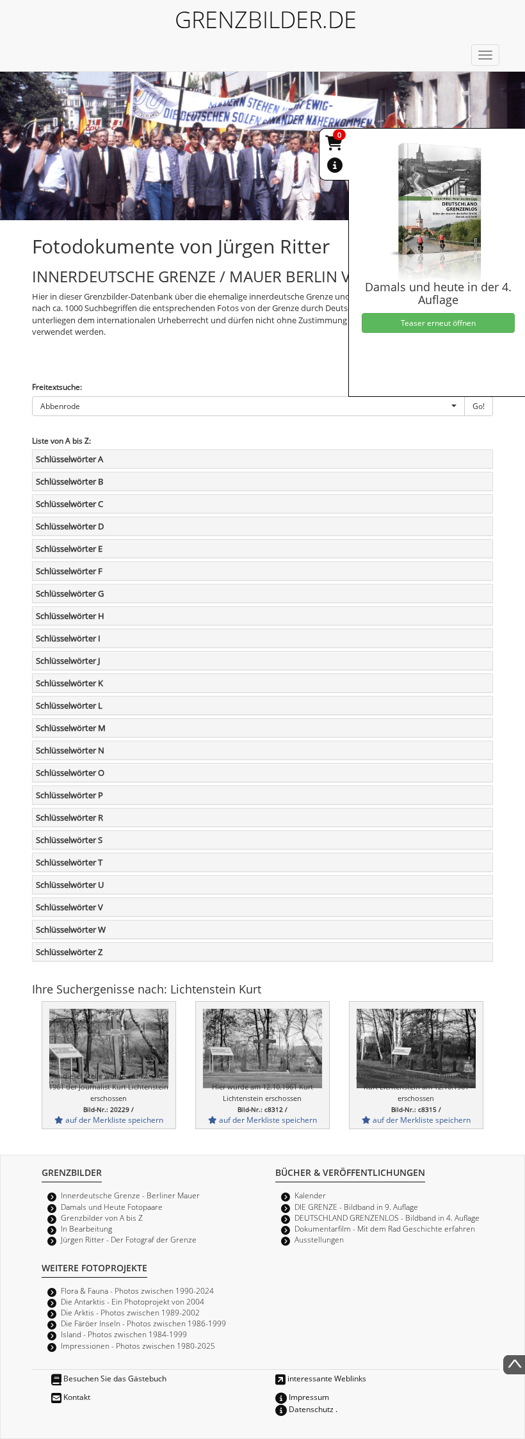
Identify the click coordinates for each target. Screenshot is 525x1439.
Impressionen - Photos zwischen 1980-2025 (138, 1345)
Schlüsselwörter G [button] (70, 593)
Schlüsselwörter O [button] (70, 772)
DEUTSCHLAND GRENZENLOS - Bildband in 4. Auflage (387, 1217)
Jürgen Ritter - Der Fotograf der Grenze (129, 1239)
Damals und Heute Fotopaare (112, 1207)
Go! (478, 406)
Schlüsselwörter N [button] (70, 750)
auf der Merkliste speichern (113, 1119)
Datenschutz (310, 1409)
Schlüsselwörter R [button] (69, 817)
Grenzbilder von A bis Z (102, 1217)
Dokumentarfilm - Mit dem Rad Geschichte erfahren (385, 1228)
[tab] (262, 459)
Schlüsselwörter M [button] (71, 728)
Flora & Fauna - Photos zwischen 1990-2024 (137, 1290)
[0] (335, 145)
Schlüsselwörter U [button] (70, 884)
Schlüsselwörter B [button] (69, 481)
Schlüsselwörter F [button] (69, 571)
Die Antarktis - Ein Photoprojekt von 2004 (132, 1301)
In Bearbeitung (86, 1228)
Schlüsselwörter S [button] (69, 840)
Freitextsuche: (57, 387)
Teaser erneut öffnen (438, 323)
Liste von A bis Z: (61, 440)
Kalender (310, 1195)
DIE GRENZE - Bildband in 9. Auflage (356, 1207)
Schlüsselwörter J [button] (68, 660)
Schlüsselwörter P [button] (69, 795)
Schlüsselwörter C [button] (69, 504)
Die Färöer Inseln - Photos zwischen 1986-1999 (143, 1323)
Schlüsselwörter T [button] (69, 862)
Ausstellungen (319, 1239)
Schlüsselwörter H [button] (70, 616)
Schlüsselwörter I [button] (68, 638)
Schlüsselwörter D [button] (70, 526)
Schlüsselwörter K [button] (69, 683)
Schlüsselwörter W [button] (71, 929)
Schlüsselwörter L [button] (69, 705)
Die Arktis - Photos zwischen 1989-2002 (130, 1312)
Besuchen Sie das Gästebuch (113, 1378)
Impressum (308, 1397)
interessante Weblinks (326, 1378)
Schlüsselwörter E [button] (69, 548)
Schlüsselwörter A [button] (69, 459)
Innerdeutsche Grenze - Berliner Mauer (130, 1195)
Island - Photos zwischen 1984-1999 (124, 1334)
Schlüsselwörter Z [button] (69, 952)
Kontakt (75, 1397)
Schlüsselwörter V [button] (69, 907)
